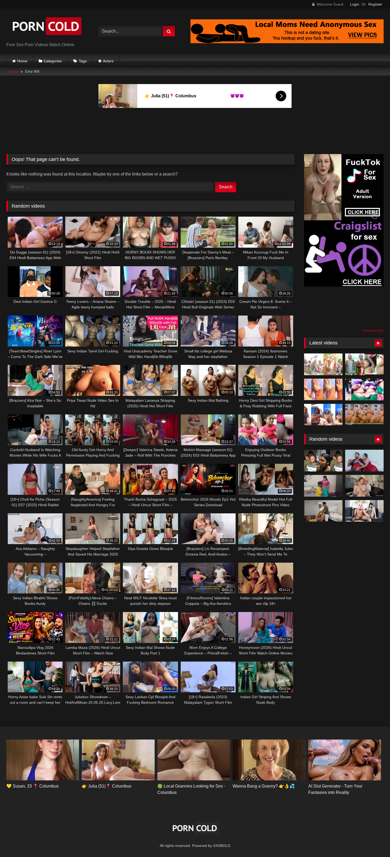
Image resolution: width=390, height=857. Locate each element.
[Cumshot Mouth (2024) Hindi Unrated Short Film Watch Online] (364, 460)
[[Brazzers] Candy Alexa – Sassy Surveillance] (364, 486)
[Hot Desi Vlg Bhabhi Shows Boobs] (364, 389)
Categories (53, 61)
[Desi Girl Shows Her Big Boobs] (364, 364)
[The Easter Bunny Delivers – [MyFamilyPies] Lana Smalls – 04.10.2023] (364, 511)
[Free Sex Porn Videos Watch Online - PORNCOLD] (46, 27)
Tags (83, 61)
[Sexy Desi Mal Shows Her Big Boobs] (323, 389)
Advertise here (373, 331)
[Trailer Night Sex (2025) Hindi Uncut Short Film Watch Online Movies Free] (323, 486)
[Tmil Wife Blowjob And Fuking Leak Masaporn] (323, 460)
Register (375, 4)
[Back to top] (373, 841)
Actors (108, 61)
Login (354, 4)
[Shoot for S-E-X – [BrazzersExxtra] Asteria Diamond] (323, 511)
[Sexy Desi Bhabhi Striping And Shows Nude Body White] (323, 415)
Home (22, 61)
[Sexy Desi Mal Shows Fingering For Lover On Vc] (364, 415)
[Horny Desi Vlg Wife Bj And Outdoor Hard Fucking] (323, 364)
